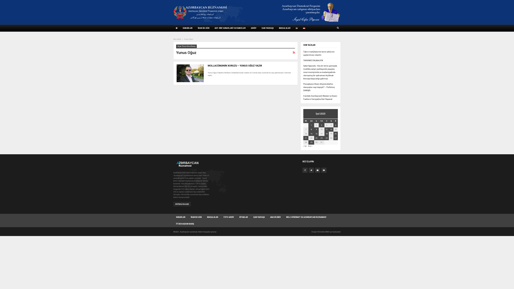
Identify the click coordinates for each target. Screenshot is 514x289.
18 (327, 134)
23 (316, 138)
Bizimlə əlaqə (182, 204)
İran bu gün (203, 28)
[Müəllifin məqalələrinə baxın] (209, 69)
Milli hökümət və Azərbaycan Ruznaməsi (306, 217)
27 (336, 138)
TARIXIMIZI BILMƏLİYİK (313, 60)
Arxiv (253, 28)
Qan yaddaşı (268, 28)
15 (311, 134)
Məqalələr (285, 28)
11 (327, 129)
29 (311, 142)
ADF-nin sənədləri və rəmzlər (230, 28)
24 (321, 138)
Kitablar (243, 217)
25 (327, 138)
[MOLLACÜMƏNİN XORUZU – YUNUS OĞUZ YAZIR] (190, 73)
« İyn (305, 146)
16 (316, 134)
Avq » (310, 146)
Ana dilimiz (275, 217)
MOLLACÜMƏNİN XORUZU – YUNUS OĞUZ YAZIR (235, 65)
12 (331, 129)
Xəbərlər (187, 28)
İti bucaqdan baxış (185, 224)
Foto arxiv (229, 217)
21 (306, 138)
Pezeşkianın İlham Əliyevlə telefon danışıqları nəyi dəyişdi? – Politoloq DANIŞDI (319, 87)
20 (336, 134)
